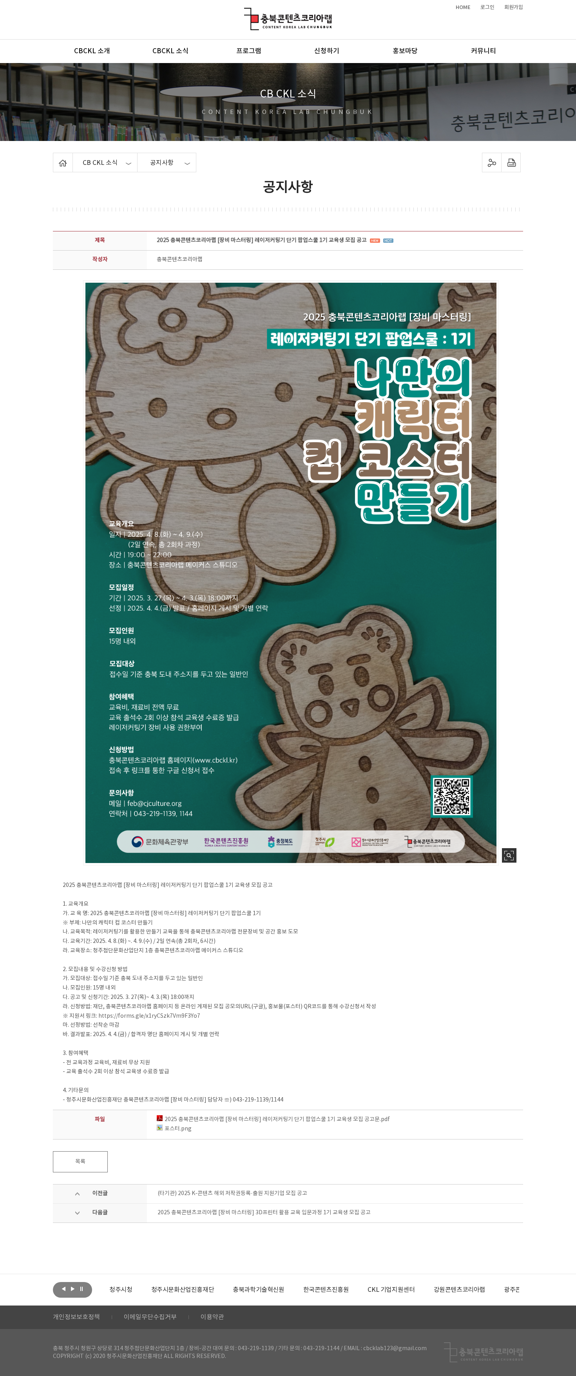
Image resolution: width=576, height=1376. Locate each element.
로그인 (487, 7)
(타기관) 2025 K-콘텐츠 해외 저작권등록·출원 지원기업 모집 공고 (232, 1193)
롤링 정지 (81, 1289)
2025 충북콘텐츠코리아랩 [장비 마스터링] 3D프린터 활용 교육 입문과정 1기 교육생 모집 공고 (264, 1213)
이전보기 (63, 1289)
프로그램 (248, 51)
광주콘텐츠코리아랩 (487, 1289)
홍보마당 (405, 51)
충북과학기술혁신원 (216, 1289)
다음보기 (72, 1289)
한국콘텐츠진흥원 (284, 1289)
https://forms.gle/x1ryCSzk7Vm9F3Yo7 (149, 1016)
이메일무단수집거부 (150, 1317)
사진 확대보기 (509, 855)
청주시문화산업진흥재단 (140, 1289)
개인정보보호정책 (76, 1317)
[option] (141, 1290)
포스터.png (178, 1129)
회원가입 (513, 7)
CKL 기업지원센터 (349, 1289)
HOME (463, 7)
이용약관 (212, 1317)
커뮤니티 (483, 51)
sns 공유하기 (492, 162)
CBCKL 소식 (170, 51)
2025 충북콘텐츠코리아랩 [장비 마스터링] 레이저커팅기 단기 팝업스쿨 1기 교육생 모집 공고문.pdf (277, 1119)
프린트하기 (511, 162)
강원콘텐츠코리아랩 (417, 1289)
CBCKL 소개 (92, 51)
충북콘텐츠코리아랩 (246, 12)
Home (55, 157)
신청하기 (326, 51)
